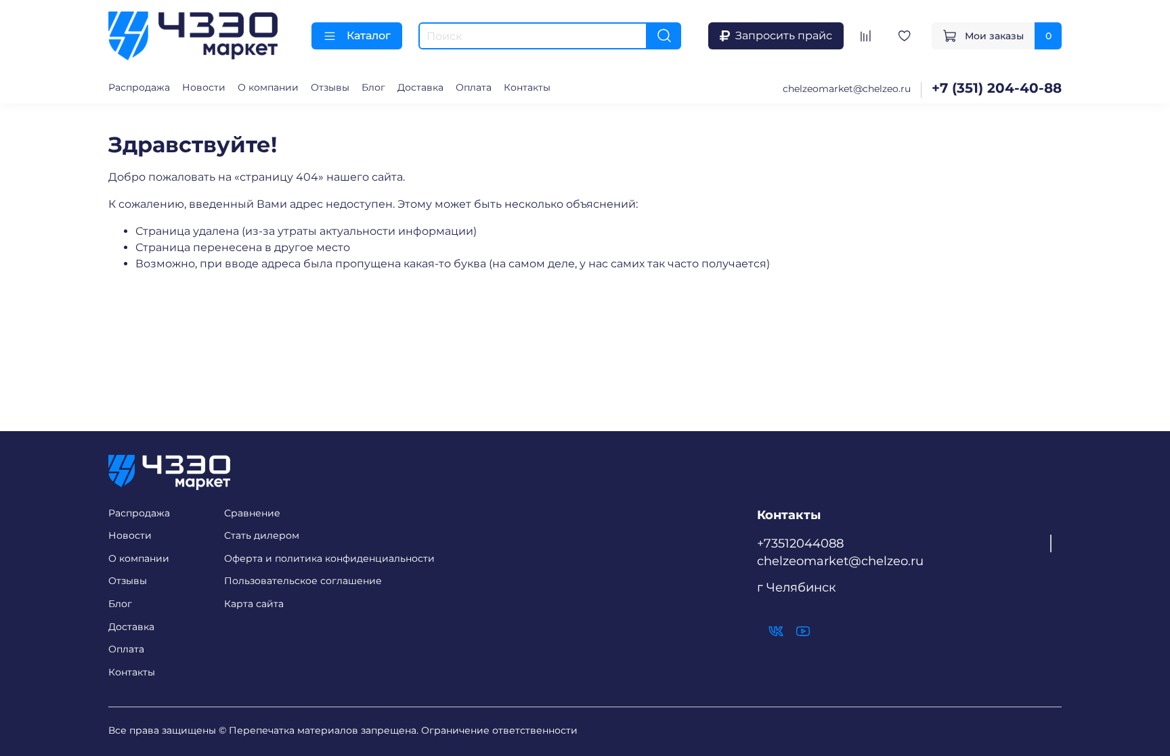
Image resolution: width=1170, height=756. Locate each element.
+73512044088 (800, 543)
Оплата (474, 87)
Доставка (420, 87)
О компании (268, 87)
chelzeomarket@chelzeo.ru (847, 89)
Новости (203, 87)
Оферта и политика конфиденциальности (329, 558)
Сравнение (252, 513)
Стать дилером (261, 535)
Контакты (527, 87)
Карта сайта (254, 604)
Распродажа (139, 87)
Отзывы (330, 87)
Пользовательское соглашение (303, 581)
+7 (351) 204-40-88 (997, 88)
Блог (373, 87)
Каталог (369, 35)
